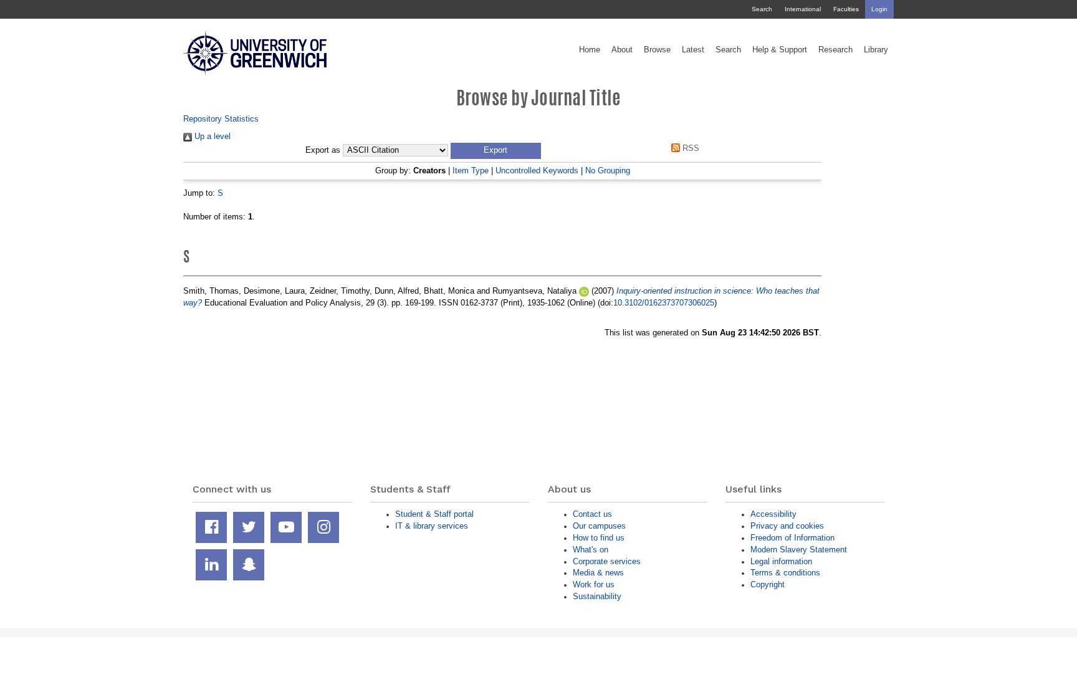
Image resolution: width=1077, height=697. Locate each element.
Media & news (598, 572)
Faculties (846, 9)
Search (762, 9)
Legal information (781, 561)
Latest (693, 50)
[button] (496, 151)
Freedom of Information (792, 537)
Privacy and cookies (787, 526)
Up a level (211, 136)
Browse (657, 50)
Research (835, 50)
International (803, 9)
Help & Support (779, 50)
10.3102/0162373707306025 (663, 302)
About (622, 50)
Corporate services (607, 561)
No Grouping (607, 170)
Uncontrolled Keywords (536, 170)
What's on (590, 549)
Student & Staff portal (434, 514)
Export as (322, 150)
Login (879, 9)
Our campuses (599, 526)
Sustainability (597, 596)
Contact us (592, 514)
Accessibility (773, 514)
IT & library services (431, 526)
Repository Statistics (221, 118)
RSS (689, 148)
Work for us (594, 584)
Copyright (767, 584)
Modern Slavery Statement (798, 549)
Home (589, 50)
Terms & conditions (785, 572)
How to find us (599, 537)
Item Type (470, 170)
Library (876, 50)
